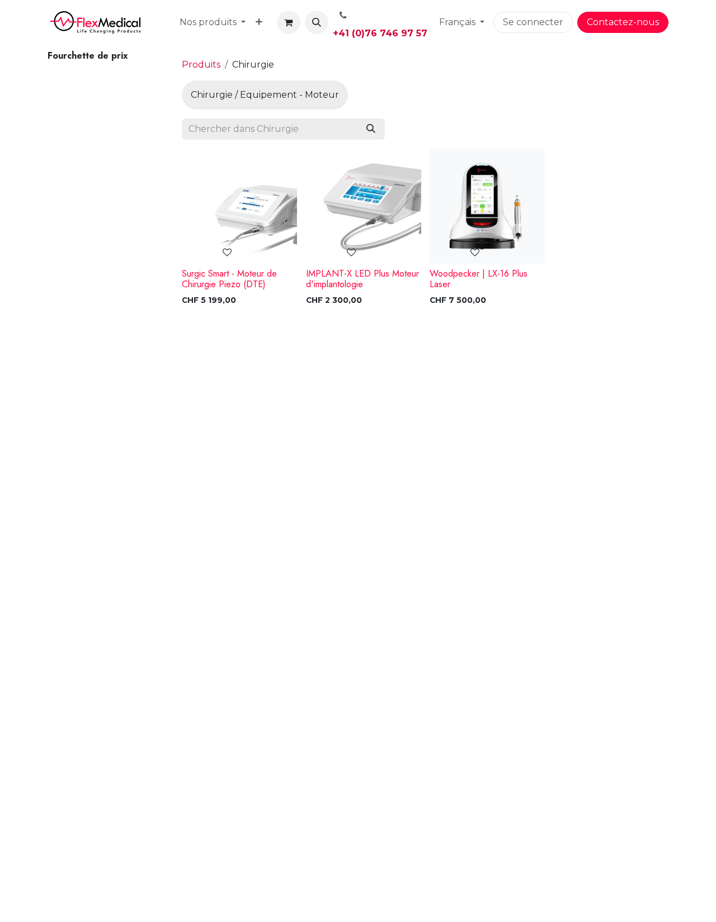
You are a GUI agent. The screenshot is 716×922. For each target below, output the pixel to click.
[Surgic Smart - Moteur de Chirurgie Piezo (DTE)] (239, 206)
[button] (316, 22)
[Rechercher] (371, 129)
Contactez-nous (623, 22)
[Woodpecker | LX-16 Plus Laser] (487, 206)
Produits (201, 64)
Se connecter (533, 22)
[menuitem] (212, 22)
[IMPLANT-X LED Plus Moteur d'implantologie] (363, 206)
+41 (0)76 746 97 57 (380, 33)
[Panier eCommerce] (288, 22)
